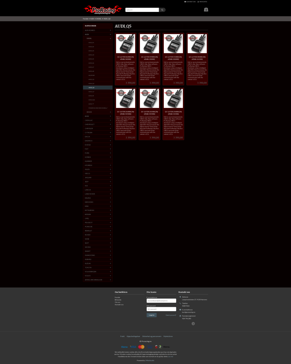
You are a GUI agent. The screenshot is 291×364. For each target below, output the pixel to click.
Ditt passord (151, 306)
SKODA (88, 247)
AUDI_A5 (91, 59)
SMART (87, 251)
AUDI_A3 (91, 51)
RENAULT (88, 231)
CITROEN (88, 132)
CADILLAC (89, 120)
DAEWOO (88, 141)
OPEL (87, 218)
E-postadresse (152, 297)
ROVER (87, 235)
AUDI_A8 (91, 71)
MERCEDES (89, 202)
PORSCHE (88, 227)
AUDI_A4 (91, 55)
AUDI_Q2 (91, 79)
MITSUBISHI (89, 210)
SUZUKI (88, 263)
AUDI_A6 (91, 63)
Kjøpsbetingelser (133, 336)
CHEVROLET (89, 124)
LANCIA (88, 190)
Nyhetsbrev (168, 336)
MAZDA (88, 198)
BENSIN (89, 112)
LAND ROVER (90, 194)
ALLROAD (92, 75)
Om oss (117, 302)
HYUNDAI (88, 165)
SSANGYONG (90, 255)
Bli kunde (118, 300)
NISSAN (88, 214)
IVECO (87, 173)
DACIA (87, 137)
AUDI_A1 (91, 42)
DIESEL (89, 38)
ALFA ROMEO (90, 30)
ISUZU (87, 169)
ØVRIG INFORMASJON (93, 280)
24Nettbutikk (149, 360)
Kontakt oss (119, 304)
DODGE (88, 145)
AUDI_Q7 (91, 91)
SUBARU (88, 259)
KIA (86, 186)
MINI (87, 206)
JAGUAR (88, 177)
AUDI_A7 (91, 67)
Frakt (122, 336)
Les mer (170, 356)
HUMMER (88, 161)
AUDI (87, 34)
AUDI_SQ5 (92, 100)
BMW (87, 116)
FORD (87, 153)
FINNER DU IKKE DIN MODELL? (98, 108)
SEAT (87, 243)
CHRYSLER (89, 128)
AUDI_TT (91, 104)
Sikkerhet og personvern (151, 336)
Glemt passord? (171, 315)
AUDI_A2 (91, 46)
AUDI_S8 (91, 96)
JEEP (86, 182)
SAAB (87, 239)
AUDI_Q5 (91, 87)
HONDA (88, 157)
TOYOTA (88, 267)
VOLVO (88, 276)
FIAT (86, 149)
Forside (85, 19)
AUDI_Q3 (91, 83)
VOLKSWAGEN (90, 272)
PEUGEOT (89, 222)
